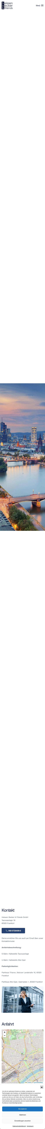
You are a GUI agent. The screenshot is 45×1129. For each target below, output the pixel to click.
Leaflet (29, 1082)
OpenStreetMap (38, 1082)
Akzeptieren (22, 1109)
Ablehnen (22, 1115)
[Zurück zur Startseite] (7, 5)
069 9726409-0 (14, 930)
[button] (42, 1087)
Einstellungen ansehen (23, 1121)
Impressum (30, 1126)
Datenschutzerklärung (19, 1126)
